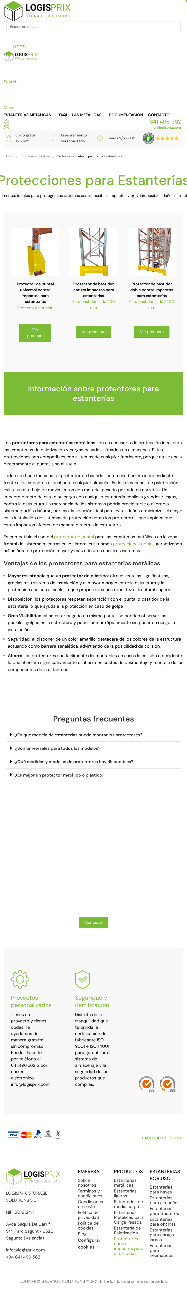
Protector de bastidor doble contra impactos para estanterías (151, 289)
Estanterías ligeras (125, 1193)
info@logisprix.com (165, 127)
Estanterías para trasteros (164, 1211)
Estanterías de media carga (128, 1204)
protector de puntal (74, 537)
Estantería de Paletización (127, 1230)
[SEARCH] (175, 26)
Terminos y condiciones (90, 1193)
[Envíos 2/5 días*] (100, 138)
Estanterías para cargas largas (162, 1235)
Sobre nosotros (87, 1182)
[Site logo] (37, 10)
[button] (93, 735)
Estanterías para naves (161, 1189)
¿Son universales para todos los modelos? (57, 748)
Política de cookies (88, 1225)
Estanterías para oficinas (163, 1221)
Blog (82, 1234)
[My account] (6, 37)
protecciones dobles (134, 544)
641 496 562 (165, 121)
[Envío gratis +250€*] (9, 138)
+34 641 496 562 (23, 1257)
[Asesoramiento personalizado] (54, 138)
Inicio (9, 156)
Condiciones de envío (90, 1204)
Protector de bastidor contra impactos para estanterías (93, 289)
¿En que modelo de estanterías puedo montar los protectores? (78, 735)
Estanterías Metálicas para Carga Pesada (129, 1217)
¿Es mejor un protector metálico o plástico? (59, 775)
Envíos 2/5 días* (121, 138)
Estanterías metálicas (35, 156)
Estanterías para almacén (163, 1200)
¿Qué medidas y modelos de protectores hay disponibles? (74, 761)
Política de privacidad (88, 1215)
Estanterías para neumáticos (161, 1250)
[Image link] (161, 138)
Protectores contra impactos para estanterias (128, 1246)
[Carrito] (6, 100)
